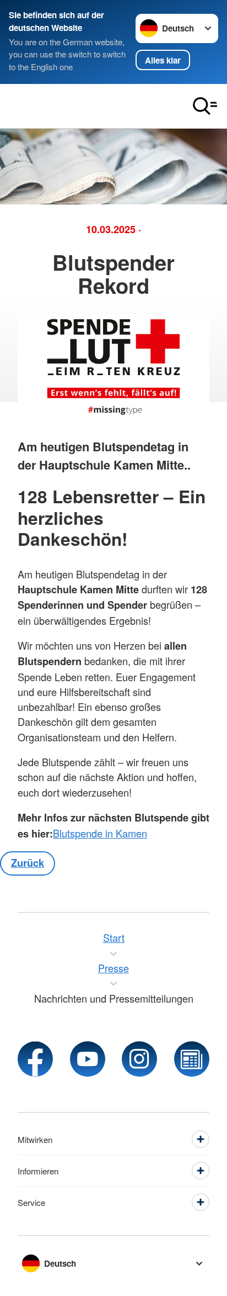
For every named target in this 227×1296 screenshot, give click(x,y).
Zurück (27, 863)
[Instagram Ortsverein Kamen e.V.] (139, 1059)
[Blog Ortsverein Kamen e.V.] (191, 1059)
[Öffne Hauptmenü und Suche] (205, 106)
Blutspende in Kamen (100, 833)
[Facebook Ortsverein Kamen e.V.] (35, 1059)
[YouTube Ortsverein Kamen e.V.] (87, 1059)
